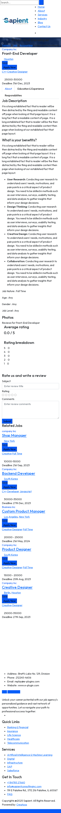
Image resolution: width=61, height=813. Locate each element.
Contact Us (44, 26)
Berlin (7, 592)
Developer (13, 491)
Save (5, 62)
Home (41, 6)
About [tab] (8, 88)
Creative (12, 71)
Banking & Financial (17, 727)
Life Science (14, 735)
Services (42, 14)
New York (9, 440)
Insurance (12, 731)
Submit (7, 421)
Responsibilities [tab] (13, 95)
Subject (6, 381)
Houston (8, 59)
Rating (5, 391)
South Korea (11, 478)
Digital (10, 758)
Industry (42, 18)
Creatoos (21, 804)
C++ (4, 71)
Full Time (17, 453)
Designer (22, 71)
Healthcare (13, 739)
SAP (9, 766)
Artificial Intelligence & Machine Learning (29, 754)
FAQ (9, 794)
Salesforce (13, 770)
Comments (8, 399)
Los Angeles (11, 516)
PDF (4, 691)
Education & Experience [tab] (30, 88)
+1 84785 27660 (16, 782)
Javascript (26, 491)
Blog (40, 22)
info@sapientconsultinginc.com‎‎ (24, 786)
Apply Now (9, 67)
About (41, 10)
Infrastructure (15, 762)
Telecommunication (18, 742)
